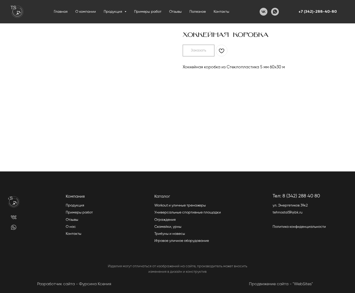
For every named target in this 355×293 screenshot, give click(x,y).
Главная (61, 12)
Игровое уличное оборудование (181, 241)
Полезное (197, 12)
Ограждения (165, 220)
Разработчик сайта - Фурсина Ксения (74, 284)
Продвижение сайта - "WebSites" (281, 284)
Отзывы (175, 12)
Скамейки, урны (167, 227)
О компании (85, 12)
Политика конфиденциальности (299, 227)
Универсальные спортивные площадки (187, 212)
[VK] (263, 12)
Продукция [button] (113, 12)
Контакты (221, 12)
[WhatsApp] (275, 12)
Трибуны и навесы (169, 234)
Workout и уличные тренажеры (180, 205)
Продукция (75, 205)
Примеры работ (147, 12)
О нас (71, 227)
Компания (75, 197)
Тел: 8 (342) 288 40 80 (296, 196)
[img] (13, 217)
